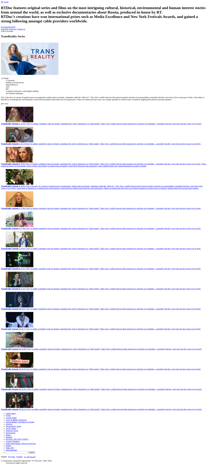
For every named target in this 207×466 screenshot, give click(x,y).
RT (2, 2)
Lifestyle (9, 424)
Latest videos (11, 413)
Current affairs (11, 418)
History (8, 435)
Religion (9, 437)
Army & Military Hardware (16, 420)
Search (31, 452)
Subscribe (4, 29)
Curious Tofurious (13, 441)
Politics (8, 446)
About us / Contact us (17, 29)
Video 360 (10, 448)
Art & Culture (11, 428)
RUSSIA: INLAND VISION (17, 439)
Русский (11, 457)
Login (6, 2)
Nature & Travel (12, 431)
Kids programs (11, 450)
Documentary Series (13, 426)
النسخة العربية (29, 457)
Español (19, 457)
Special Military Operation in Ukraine (20, 422)
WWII (8, 416)
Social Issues (10, 433)
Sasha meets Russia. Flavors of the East (21, 444)
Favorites (8, 27)
